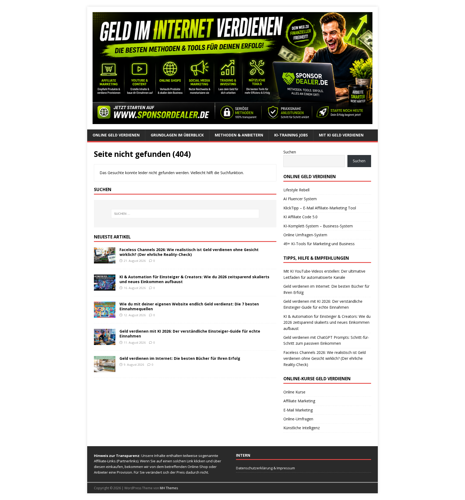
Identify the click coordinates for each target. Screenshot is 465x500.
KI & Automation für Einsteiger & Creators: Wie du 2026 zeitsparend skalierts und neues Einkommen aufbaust (194, 279)
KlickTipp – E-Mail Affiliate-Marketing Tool (319, 207)
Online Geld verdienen (116, 135)
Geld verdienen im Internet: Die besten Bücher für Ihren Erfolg (179, 358)
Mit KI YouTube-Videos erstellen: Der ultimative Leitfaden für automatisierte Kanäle (324, 274)
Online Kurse (294, 392)
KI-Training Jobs (291, 135)
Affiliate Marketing (299, 400)
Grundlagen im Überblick (177, 135)
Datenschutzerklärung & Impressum (265, 468)
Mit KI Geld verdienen (341, 135)
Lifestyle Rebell (296, 189)
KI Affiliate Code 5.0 (300, 216)
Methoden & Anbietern (239, 135)
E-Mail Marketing (298, 410)
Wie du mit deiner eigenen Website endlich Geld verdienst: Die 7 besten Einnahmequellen (189, 306)
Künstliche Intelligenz (301, 427)
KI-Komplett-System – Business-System (318, 225)
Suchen (289, 151)
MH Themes (169, 488)
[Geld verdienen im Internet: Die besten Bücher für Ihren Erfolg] (104, 369)
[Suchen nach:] (185, 213)
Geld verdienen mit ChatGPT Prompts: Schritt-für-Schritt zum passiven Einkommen (326, 340)
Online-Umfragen (298, 418)
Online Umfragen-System (305, 234)
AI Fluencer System (300, 198)
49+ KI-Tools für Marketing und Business (319, 243)
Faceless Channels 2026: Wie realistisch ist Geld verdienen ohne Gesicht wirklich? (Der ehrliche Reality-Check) (189, 252)
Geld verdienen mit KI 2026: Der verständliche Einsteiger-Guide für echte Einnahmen (189, 334)
